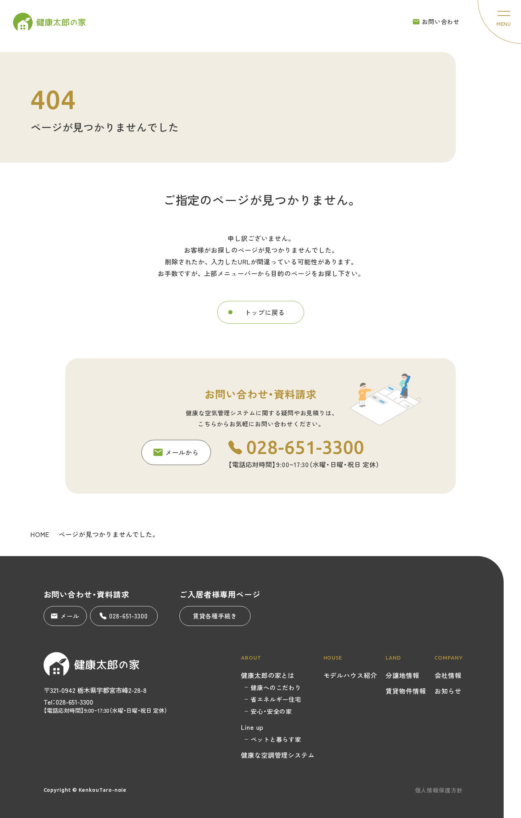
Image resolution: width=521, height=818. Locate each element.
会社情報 (448, 675)
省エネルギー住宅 (276, 699)
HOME (39, 534)
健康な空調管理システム (278, 755)
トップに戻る (265, 312)
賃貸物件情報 (406, 690)
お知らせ (448, 690)
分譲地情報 (402, 675)
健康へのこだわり (276, 687)
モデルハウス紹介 (350, 675)
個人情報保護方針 (439, 790)
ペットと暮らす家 (276, 739)
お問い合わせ (441, 21)
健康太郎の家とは (268, 675)
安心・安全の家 (271, 711)
